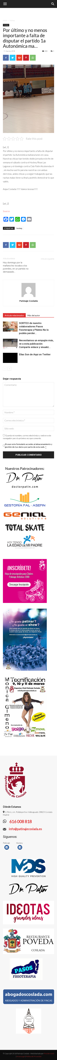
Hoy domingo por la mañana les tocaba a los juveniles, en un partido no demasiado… (15, 267)
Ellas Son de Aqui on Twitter (35, 354)
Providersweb (49, 1053)
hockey (12, 20)
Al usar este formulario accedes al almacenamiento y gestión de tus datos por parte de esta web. (28, 445)
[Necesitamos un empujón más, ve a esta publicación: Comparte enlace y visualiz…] (10, 344)
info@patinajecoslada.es (25, 829)
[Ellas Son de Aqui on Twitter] (10, 358)
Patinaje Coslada (28, 300)
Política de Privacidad (33, 1056)
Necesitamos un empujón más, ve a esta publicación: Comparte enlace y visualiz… (36, 344)
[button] (53, 4)
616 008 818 (20, 821)
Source (6, 211)
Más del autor (33, 315)
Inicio (5, 20)
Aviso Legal (21, 1056)
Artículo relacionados (14, 315)
